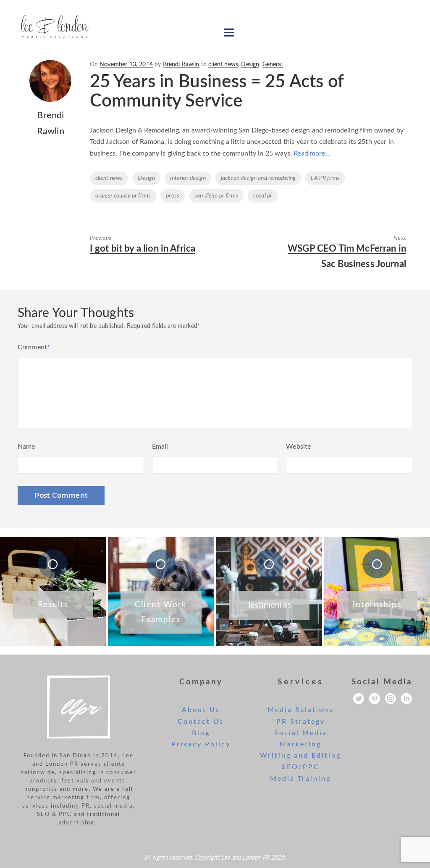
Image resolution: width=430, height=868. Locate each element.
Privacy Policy (201, 744)
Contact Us (201, 721)
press (172, 196)
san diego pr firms (216, 196)
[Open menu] (229, 32)
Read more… (312, 153)
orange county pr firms (123, 196)
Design (250, 65)
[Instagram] (391, 698)
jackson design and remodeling (258, 178)
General (272, 65)
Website (298, 446)
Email (160, 446)
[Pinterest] (375, 698)
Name (26, 446)
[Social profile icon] (406, 698)
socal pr (262, 196)
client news (223, 65)
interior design (187, 178)
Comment (34, 347)
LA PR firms (325, 178)
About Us (201, 710)
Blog (201, 733)
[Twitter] (359, 698)
